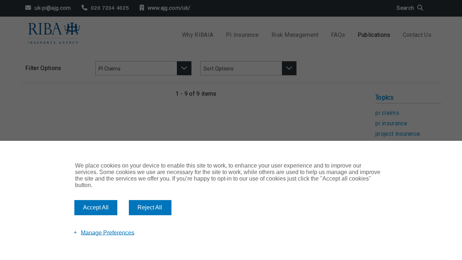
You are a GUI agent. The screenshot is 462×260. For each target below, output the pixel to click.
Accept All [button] (96, 207)
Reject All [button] (150, 207)
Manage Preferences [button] (107, 232)
